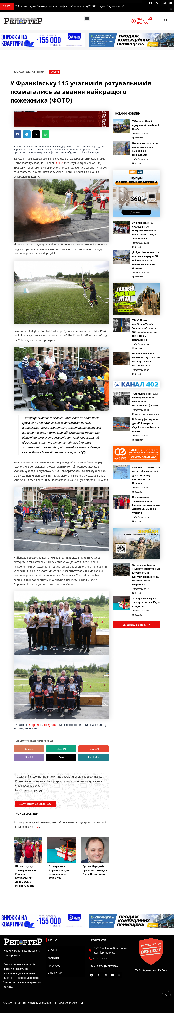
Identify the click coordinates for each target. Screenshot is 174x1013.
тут (37, 826)
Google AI (93, 748)
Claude (29, 748)
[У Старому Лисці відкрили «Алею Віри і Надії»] (121, 126)
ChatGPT (61, 748)
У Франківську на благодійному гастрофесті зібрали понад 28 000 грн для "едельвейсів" (144, 230)
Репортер (33, 725)
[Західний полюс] (133, 21)
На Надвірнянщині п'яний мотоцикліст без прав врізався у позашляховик (146, 359)
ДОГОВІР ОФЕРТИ (71, 1002)
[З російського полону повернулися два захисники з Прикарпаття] (121, 148)
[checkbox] (166, 995)
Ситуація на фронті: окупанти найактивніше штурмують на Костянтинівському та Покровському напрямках (146, 574)
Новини (54, 957)
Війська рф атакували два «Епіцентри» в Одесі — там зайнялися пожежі (145, 425)
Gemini (29, 757)
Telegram (50, 725)
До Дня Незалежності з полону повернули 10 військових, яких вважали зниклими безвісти (145, 260)
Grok (61, 757)
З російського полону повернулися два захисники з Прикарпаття (145, 148)
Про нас (54, 965)
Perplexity (93, 757)
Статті (52, 950)
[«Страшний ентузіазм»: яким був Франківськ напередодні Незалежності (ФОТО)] (121, 398)
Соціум (55, 71)
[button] (87, 18)
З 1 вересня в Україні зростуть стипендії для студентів (146, 602)
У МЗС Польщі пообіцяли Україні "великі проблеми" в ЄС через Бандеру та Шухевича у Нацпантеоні (144, 330)
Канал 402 (55, 973)
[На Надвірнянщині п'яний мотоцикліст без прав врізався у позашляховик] (121, 358)
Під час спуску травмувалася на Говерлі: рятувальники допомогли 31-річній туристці (146, 505)
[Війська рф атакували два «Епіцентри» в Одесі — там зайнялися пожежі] (121, 424)
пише (59, 163)
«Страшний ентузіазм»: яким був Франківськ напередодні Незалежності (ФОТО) (145, 399)
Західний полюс (144, 21)
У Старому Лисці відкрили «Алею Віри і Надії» (145, 125)
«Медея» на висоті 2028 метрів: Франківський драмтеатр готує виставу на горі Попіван (146, 475)
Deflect (162, 970)
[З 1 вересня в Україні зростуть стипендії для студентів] (121, 603)
